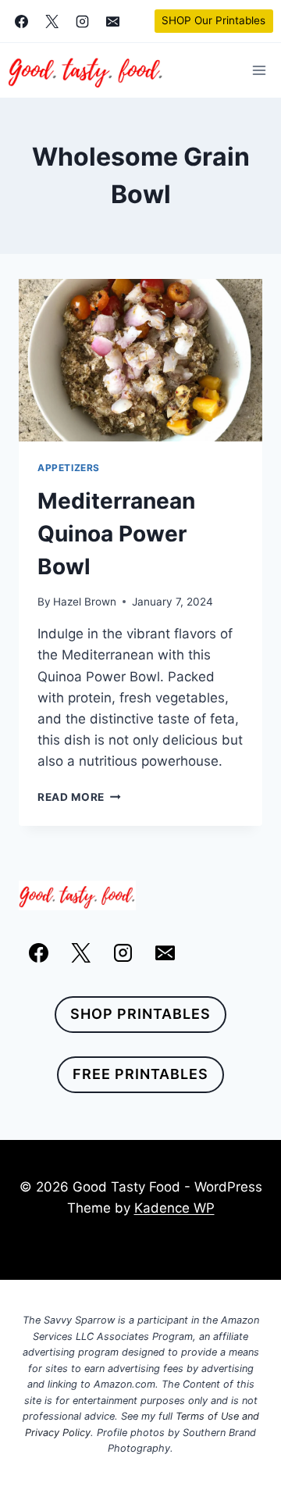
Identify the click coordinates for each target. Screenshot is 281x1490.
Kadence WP (174, 1208)
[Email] (112, 21)
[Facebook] (21, 21)
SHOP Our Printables (213, 20)
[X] (51, 21)
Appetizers (68, 467)
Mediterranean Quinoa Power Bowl (116, 534)
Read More (79, 797)
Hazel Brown (84, 601)
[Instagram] (82, 21)
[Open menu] (258, 70)
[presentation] (140, 360)
